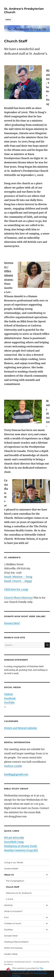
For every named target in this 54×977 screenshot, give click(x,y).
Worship (8, 905)
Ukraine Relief (11, 868)
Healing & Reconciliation (16, 942)
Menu (8, 20)
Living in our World (13, 862)
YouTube (9, 702)
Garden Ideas (10, 954)
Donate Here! (12, 623)
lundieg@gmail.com (16, 774)
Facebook (10, 698)
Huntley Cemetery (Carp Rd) (21, 850)
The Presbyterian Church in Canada (27, 969)
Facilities (8, 929)
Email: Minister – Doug (18, 576)
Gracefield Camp (14, 841)
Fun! (6, 917)
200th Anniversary (13, 948)
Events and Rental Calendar (20, 728)
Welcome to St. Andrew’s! (19, 893)
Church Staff (12, 887)
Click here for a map (16, 589)
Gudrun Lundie (13, 765)
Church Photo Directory (18, 597)
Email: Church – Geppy (18, 581)
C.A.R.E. (9, 899)
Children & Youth (12, 923)
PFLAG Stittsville (14, 837)
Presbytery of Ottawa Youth (20, 846)
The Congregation (15, 881)
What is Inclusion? (13, 911)
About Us (9, 875)
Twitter (8, 694)
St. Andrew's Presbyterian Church (17, 962)
